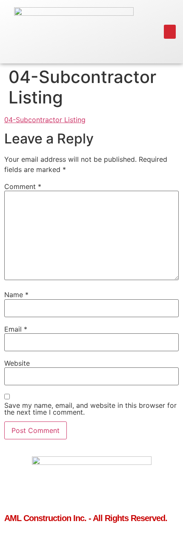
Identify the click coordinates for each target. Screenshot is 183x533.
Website (17, 363)
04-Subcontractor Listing (45, 119)
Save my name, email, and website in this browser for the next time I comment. (90, 409)
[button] (170, 32)
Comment (22, 186)
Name (16, 294)
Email (15, 329)
